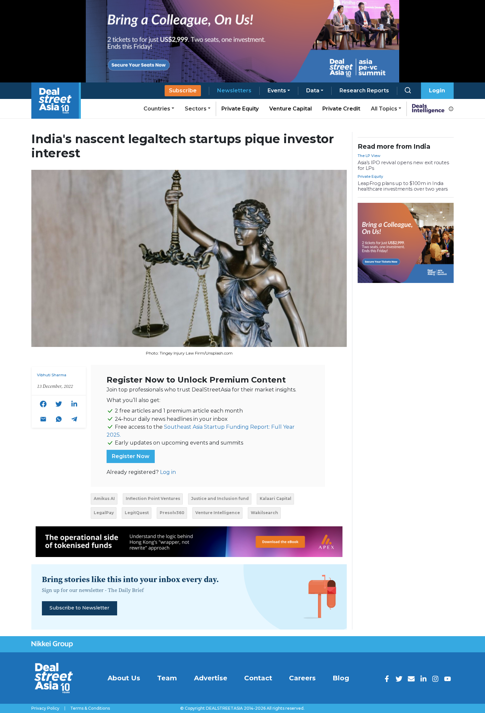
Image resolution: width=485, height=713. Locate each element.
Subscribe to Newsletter (79, 608)
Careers (302, 678)
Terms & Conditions (90, 708)
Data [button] (312, 90)
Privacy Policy (45, 708)
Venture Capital (290, 109)
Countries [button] (157, 109)
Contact (258, 678)
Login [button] (437, 90)
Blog (341, 678)
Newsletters (234, 90)
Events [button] (277, 90)
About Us (124, 678)
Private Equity (240, 109)
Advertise (210, 678)
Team (167, 678)
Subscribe (183, 90)
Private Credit (341, 109)
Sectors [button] (196, 109)
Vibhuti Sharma (51, 375)
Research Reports (364, 90)
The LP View (369, 155)
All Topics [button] (384, 109)
